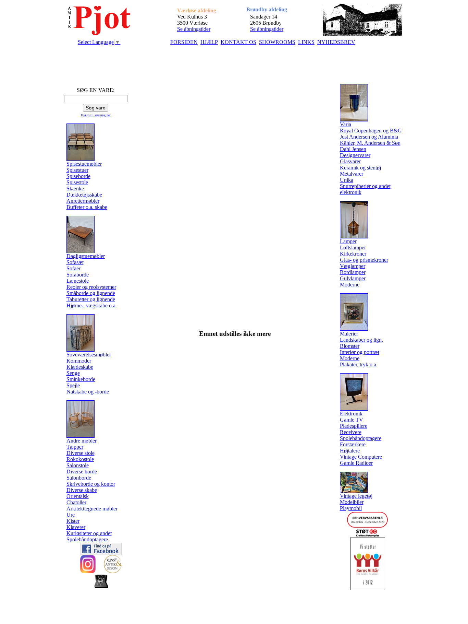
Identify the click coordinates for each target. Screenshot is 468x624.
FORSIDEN (184, 42)
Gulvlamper (353, 278)
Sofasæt (75, 262)
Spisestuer (77, 170)
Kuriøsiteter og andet (89, 533)
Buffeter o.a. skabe (86, 207)
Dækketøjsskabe (84, 195)
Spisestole (77, 182)
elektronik (350, 192)
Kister (72, 521)
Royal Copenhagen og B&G (371, 130)
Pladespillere (353, 426)
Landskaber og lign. (361, 340)
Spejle (73, 385)
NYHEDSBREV (336, 42)
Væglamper (352, 266)
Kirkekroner (353, 254)
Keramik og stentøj (360, 167)
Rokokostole (80, 459)
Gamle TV (351, 420)
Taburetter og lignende (90, 299)
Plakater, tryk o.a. (359, 364)
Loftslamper (353, 247)
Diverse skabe (81, 490)
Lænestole (77, 281)
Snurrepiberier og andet (365, 186)
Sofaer (73, 268)
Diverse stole (80, 453)
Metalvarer (351, 174)
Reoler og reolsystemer (91, 287)
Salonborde (78, 478)
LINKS (306, 42)
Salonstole (77, 465)
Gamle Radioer (356, 463)
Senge (73, 373)
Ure (70, 515)
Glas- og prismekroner (364, 260)
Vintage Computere (361, 457)
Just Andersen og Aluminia (369, 137)
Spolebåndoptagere (87, 539)
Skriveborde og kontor (90, 484)
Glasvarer (350, 161)
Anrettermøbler (82, 201)
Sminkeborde (80, 379)
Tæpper (74, 447)
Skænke (75, 188)
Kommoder (78, 361)
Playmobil (351, 508)
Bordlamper (353, 272)
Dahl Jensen (353, 149)
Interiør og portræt (359, 352)
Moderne (349, 284)
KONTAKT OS (238, 42)
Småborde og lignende (90, 293)
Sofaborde (77, 275)
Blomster (349, 346)
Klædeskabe (79, 367)
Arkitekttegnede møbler (92, 508)
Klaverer (75, 527)
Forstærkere (353, 444)
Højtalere (350, 451)
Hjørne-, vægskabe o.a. (91, 305)
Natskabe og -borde (87, 392)
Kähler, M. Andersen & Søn (370, 143)
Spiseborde (78, 176)
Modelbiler (352, 502)
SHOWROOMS (277, 42)
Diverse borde (81, 471)
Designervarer (355, 155)
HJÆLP (209, 42)
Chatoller (76, 502)
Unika (346, 180)
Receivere (350, 432)
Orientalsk (77, 496)
